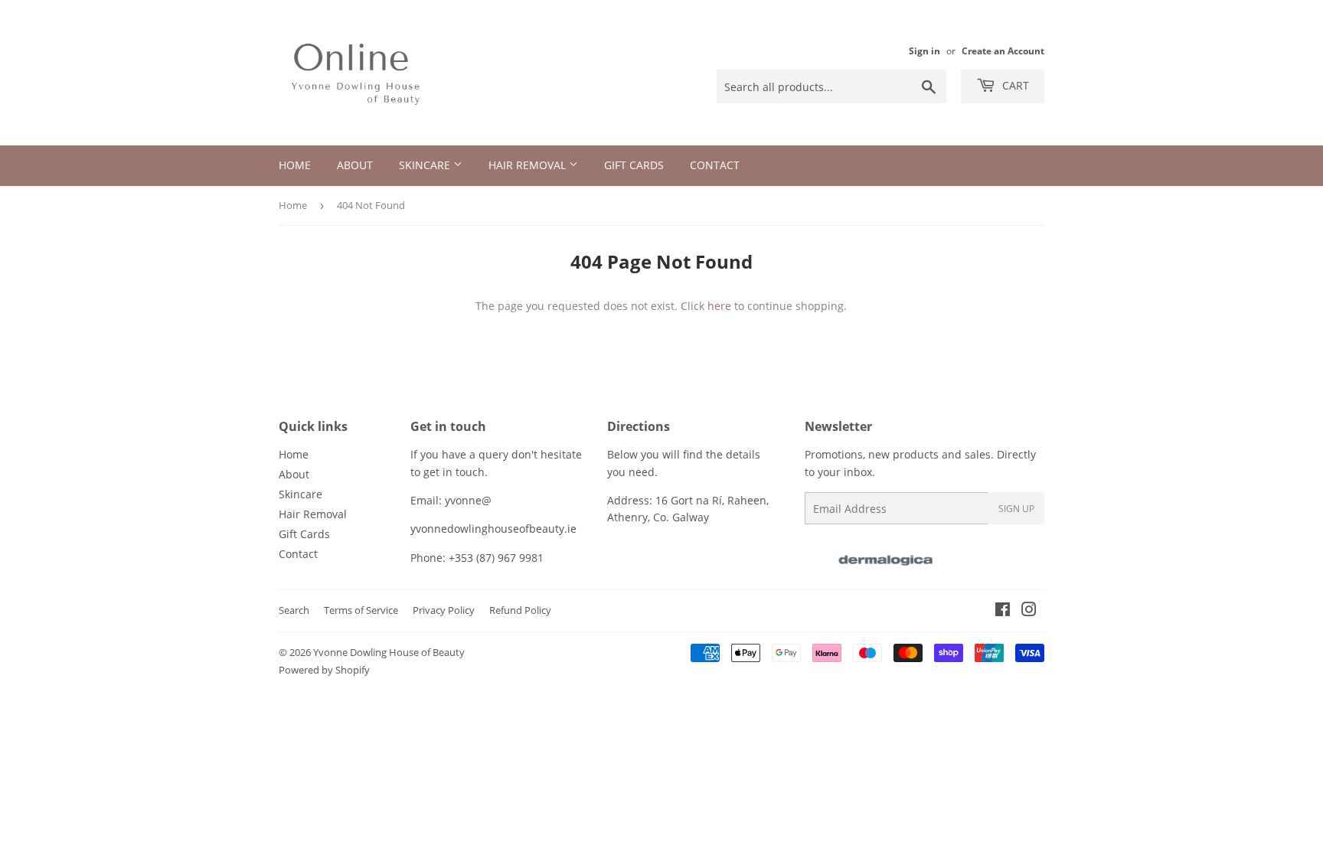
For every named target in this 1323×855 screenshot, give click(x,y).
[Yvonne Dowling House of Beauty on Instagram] (1029, 611)
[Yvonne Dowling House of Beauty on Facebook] (1003, 611)
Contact (715, 165)
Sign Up (1016, 508)
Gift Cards (634, 165)
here (719, 306)
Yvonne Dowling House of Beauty (389, 652)
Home (295, 165)
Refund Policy (520, 610)
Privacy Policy (444, 610)
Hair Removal (528, 165)
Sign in (924, 50)
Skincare (426, 165)
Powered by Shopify (324, 670)
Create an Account (1003, 50)
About (355, 165)
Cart (1014, 85)
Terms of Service (361, 610)
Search (294, 610)
